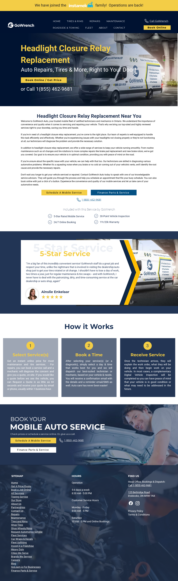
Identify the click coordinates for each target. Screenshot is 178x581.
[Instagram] (137, 503)
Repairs (15, 514)
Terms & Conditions (139, 514)
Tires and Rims (19, 521)
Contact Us (17, 510)
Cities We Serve (20, 553)
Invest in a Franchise (22, 545)
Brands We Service (21, 556)
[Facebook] (131, 503)
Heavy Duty (17, 549)
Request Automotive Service (27, 531)
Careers (15, 560)
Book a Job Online (21, 489)
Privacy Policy (135, 511)
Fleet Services (19, 535)
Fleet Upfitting (19, 542)
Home (14, 482)
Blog (13, 563)
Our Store (16, 500)
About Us (16, 503)
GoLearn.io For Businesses (26, 567)
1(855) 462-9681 (54, 89)
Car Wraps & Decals (22, 539)
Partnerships (18, 507)
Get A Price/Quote (21, 486)
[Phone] (146, 21)
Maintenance (18, 517)
